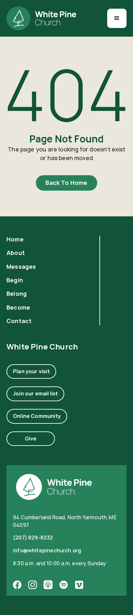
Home (15, 239)
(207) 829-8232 (33, 537)
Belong (16, 293)
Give (31, 438)
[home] (41, 18)
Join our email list (35, 393)
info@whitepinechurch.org (47, 550)
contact (19, 321)
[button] (117, 18)
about (15, 253)
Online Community (37, 416)
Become (18, 307)
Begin (14, 280)
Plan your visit (31, 371)
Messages (21, 266)
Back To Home (66, 182)
